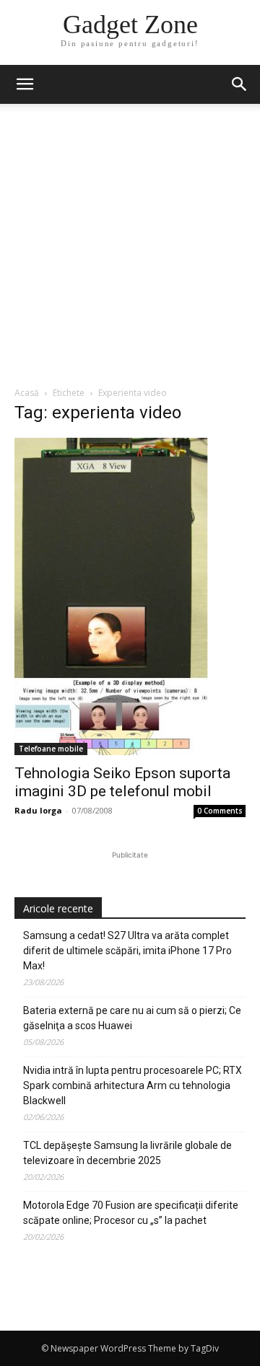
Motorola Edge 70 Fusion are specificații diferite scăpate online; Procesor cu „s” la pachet (130, 1212)
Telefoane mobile (51, 749)
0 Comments (220, 811)
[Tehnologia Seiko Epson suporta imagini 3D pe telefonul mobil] (130, 596)
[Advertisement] (130, 249)
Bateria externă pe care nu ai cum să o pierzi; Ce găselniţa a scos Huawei (132, 1018)
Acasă (26, 393)
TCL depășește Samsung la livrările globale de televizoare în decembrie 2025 (127, 1153)
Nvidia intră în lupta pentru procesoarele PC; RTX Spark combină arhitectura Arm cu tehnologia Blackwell (132, 1085)
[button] (240, 84)
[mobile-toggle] (24, 84)
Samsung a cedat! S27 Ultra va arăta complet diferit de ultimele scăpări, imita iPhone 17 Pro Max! (127, 950)
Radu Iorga (38, 810)
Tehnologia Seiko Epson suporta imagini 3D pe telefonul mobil (122, 782)
